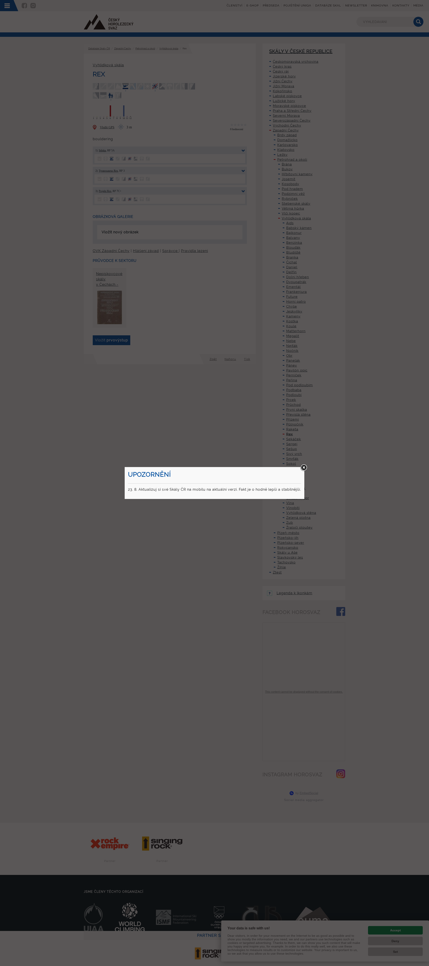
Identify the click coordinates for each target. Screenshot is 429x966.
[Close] (304, 468)
